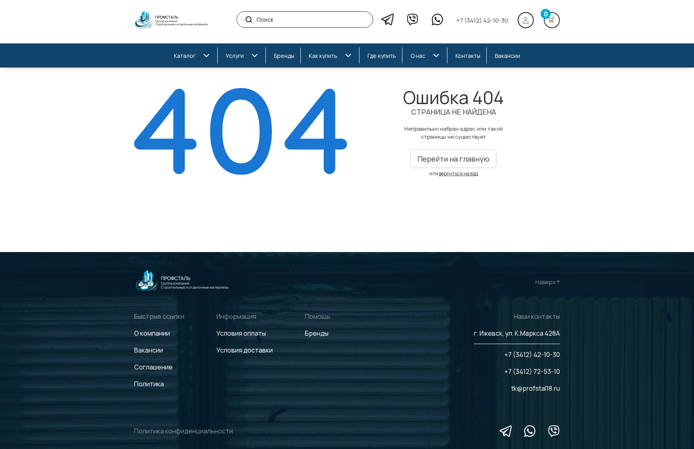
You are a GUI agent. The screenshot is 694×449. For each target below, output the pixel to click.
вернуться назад (458, 173)
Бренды (317, 333)
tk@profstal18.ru (535, 388)
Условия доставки (244, 350)
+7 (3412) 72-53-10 (532, 371)
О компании (152, 333)
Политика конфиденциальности (183, 430)
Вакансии (148, 350)
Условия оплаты (241, 333)
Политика (149, 383)
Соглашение (153, 367)
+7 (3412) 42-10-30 (482, 20)
